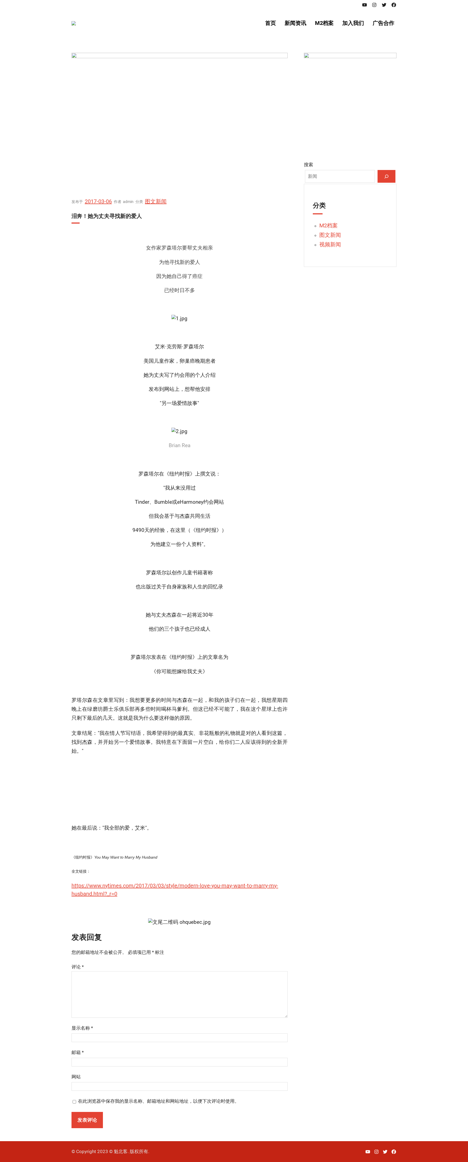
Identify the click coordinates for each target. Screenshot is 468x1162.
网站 (76, 1076)
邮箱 (78, 1052)
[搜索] (386, 176)
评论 (78, 967)
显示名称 (82, 1028)
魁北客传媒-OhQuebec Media (200, 23)
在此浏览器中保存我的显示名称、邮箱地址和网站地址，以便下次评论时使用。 (158, 1101)
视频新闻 (330, 244)
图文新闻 (156, 201)
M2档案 (328, 225)
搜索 (308, 164)
